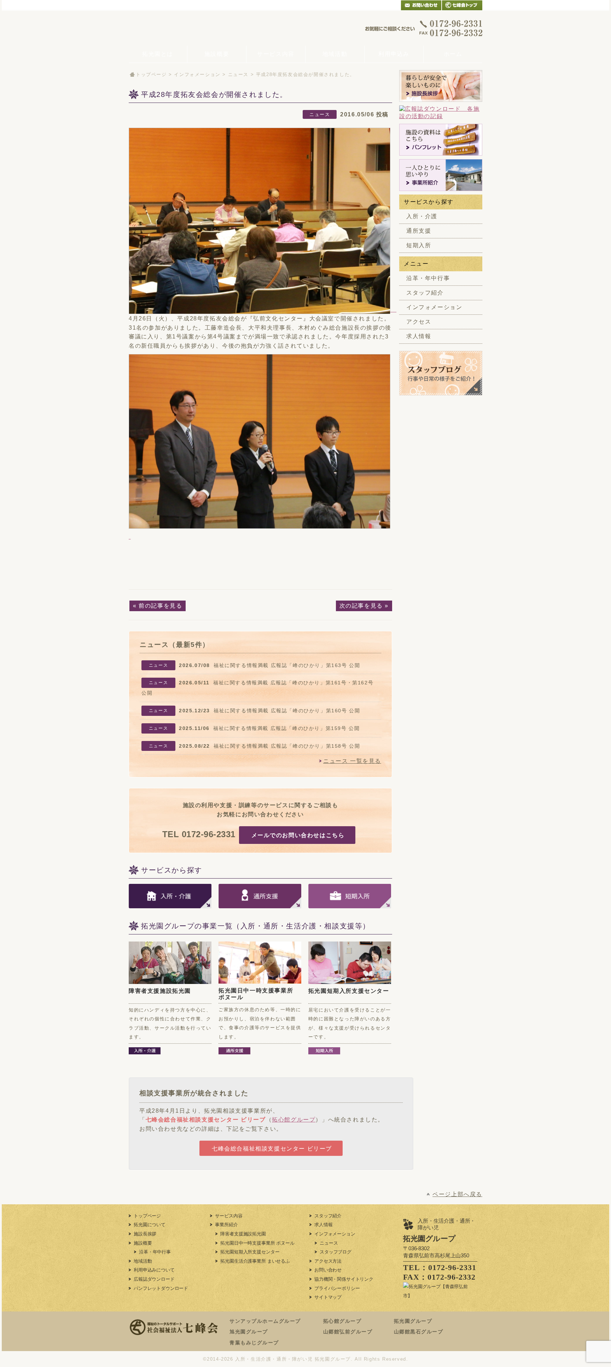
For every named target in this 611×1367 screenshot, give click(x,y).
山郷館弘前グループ (348, 1331)
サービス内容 (276, 54)
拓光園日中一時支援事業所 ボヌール (257, 1243)
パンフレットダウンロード (161, 1288)
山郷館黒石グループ (418, 1331)
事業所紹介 (226, 1224)
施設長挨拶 (145, 1233)
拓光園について (149, 1224)
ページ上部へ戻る (457, 1194)
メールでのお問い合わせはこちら (298, 835)
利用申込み (393, 54)
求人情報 (418, 336)
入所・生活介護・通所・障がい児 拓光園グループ (293, 1359)
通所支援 (418, 231)
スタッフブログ (335, 1252)
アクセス (418, 322)
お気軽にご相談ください (424, 28)
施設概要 (216, 54)
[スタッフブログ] (440, 391)
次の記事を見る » (364, 606)
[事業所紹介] (440, 175)
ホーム (453, 54)
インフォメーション (197, 74)
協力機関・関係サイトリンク (343, 1279)
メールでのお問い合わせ (421, 5)
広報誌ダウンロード (154, 1279)
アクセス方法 (328, 1261)
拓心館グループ (293, 1120)
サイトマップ (328, 1297)
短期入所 (418, 245)
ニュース (238, 74)
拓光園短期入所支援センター (348, 991)
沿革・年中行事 (428, 278)
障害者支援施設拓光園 (160, 991)
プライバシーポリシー (337, 1288)
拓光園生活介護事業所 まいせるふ (255, 1261)
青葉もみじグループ (254, 1342)
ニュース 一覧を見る (352, 761)
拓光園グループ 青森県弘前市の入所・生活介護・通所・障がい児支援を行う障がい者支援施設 (182, 28)
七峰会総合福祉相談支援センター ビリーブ (206, 1120)
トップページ (151, 74)
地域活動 (334, 54)
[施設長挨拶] (440, 86)
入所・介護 (421, 216)
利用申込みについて (154, 1270)
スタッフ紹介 (425, 293)
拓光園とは (157, 54)
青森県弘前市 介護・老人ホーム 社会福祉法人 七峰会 (462, 5)
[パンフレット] (440, 140)
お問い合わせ (328, 1270)
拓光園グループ (413, 1321)
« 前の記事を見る (157, 606)
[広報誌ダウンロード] (440, 112)
